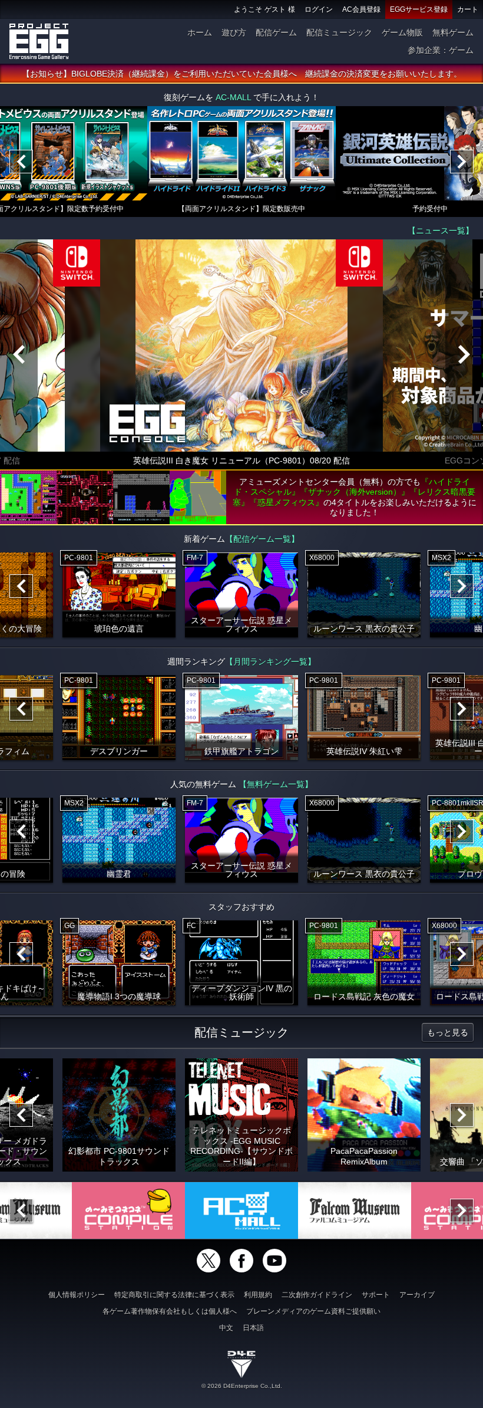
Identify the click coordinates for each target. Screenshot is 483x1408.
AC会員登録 (361, 9)
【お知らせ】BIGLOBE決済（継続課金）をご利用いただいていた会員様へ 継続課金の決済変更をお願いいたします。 (242, 73)
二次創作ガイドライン (317, 1294)
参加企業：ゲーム (441, 50)
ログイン (319, 9)
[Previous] (21, 161)
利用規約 (258, 1294)
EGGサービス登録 (419, 9)
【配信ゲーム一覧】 (262, 539)
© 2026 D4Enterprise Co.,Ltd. (241, 1386)
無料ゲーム (453, 32)
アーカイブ (417, 1294)
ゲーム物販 (402, 32)
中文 (226, 1327)
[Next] (462, 161)
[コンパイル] (128, 1210)
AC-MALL (233, 97)
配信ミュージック (339, 32)
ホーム (199, 32)
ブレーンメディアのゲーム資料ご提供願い (313, 1311)
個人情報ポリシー (76, 1294)
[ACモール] (241, 1210)
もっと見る (447, 1032)
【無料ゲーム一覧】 (276, 784)
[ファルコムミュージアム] (354, 1210)
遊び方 (233, 32)
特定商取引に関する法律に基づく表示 (174, 1294)
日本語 (253, 1327)
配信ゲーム (276, 32)
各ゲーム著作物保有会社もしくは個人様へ (169, 1311)
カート (467, 9)
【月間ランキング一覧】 (270, 661)
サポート (376, 1294)
